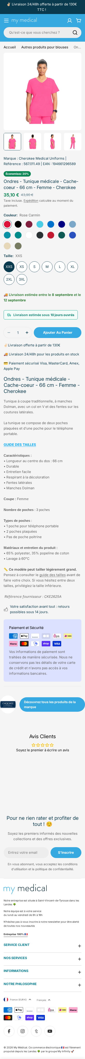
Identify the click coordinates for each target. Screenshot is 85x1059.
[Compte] (69, 20)
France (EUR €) (18, 999)
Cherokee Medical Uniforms (41, 158)
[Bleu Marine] (61, 224)
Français (41, 1000)
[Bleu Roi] (50, 224)
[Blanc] (29, 235)
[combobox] (42, 32)
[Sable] (7, 246)
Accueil (10, 47)
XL (72, 267)
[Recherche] (75, 32)
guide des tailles (52, 575)
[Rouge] (50, 235)
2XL (9, 279)
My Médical (20, 1047)
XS (21, 267)
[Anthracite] (40, 235)
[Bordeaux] (29, 224)
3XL (22, 279)
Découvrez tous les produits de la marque (50, 704)
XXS (9, 267)
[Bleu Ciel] (72, 224)
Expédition (31, 200)
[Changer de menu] (6, 20)
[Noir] (18, 224)
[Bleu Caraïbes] (7, 235)
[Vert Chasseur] (61, 235)
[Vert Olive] (18, 246)
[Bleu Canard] (18, 235)
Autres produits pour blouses (44, 47)
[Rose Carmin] (7, 224)
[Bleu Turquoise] (40, 224)
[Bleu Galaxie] (72, 235)
